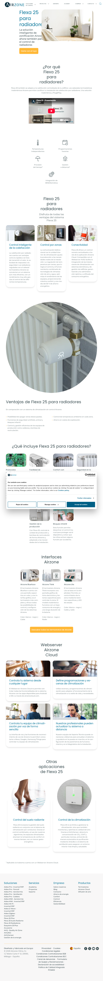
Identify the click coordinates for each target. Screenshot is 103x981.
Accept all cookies (81, 504)
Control (57, 899)
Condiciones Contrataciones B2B (51, 953)
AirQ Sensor (9, 935)
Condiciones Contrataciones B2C (51, 956)
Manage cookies (50, 504)
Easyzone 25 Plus (11, 925)
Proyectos (33, 889)
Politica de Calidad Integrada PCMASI (51, 968)
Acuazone (8, 928)
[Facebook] (85, 948)
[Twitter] (89, 948)
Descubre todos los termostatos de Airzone (52, 629)
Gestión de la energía (12, 938)
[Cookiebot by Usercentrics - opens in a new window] (86, 475)
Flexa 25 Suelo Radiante (13, 921)
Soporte (56, 3)
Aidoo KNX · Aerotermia (13, 899)
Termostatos (83, 887)
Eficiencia (57, 901)
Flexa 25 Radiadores (12, 923)
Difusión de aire (84, 892)
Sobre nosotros (60, 887)
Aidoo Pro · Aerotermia (13, 892)
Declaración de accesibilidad (51, 964)
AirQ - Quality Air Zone (13, 930)
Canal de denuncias (46, 959)
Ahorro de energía (61, 894)
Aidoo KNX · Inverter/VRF (14, 901)
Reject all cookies (22, 504)
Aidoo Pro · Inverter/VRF (14, 887)
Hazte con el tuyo (29, 51)
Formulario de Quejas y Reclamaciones (52, 960)
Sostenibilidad (59, 904)
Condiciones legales (51, 951)
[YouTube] (93, 948)
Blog (55, 889)
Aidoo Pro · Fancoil (11, 889)
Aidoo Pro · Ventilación (13, 894)
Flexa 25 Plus (9, 918)
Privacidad (47, 948)
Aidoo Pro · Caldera (12, 897)
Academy (33, 887)
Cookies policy (63, 490)
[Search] (100, 4)
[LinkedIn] (97, 948)
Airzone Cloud (84, 889)
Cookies (57, 948)
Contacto (57, 892)
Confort (57, 897)
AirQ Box (7, 933)
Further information (84, 498)
